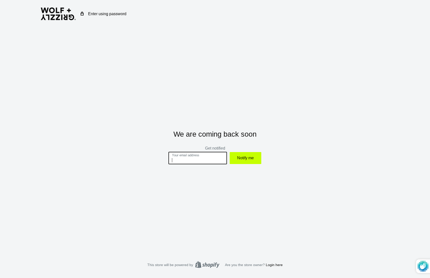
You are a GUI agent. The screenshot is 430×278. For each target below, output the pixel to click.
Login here (274, 265)
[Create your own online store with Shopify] (207, 264)
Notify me (245, 158)
